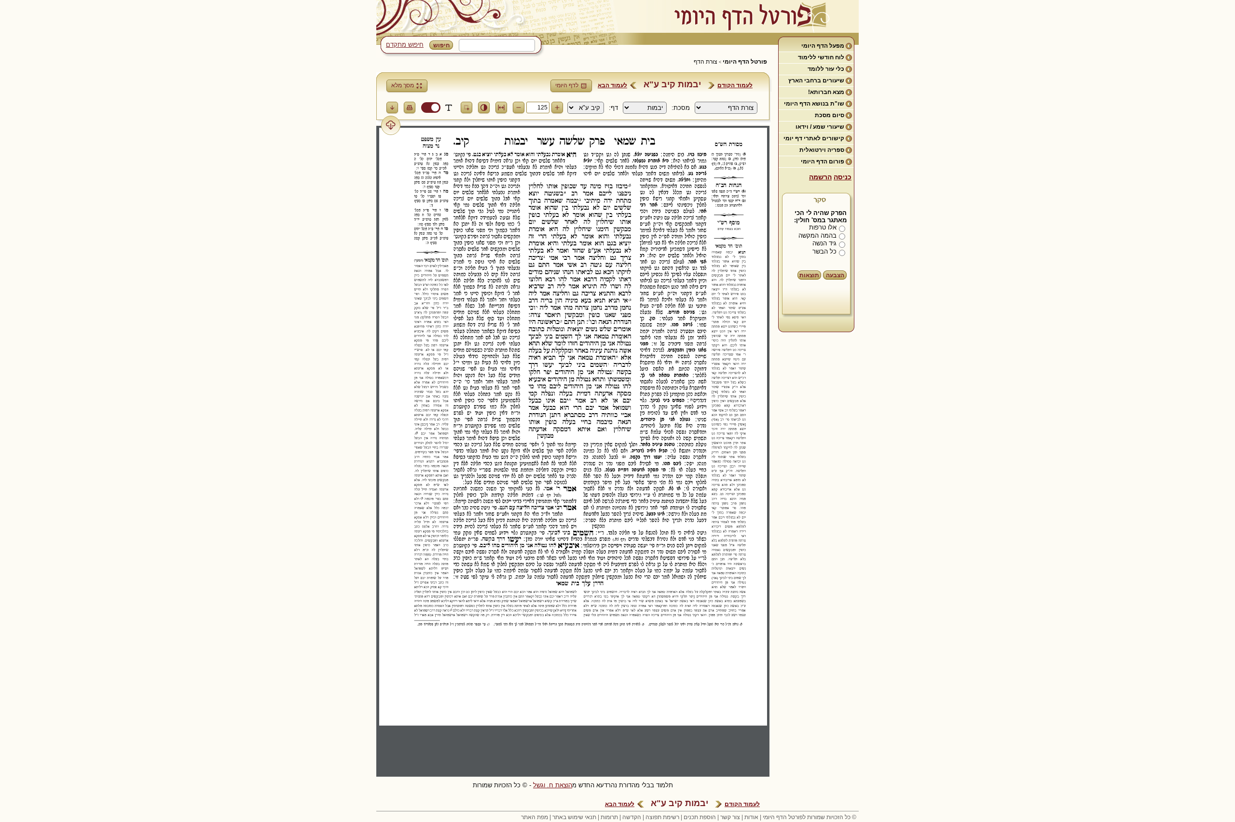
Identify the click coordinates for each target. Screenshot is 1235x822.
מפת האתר (534, 817)
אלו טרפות (823, 227)
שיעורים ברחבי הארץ (816, 80)
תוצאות (809, 275)
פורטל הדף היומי (745, 61)
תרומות (609, 817)
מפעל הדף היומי (822, 45)
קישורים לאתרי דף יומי (813, 138)
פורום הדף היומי (822, 161)
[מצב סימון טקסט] (448, 107)
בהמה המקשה (817, 235)
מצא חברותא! (826, 92)
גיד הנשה (824, 243)
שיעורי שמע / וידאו (820, 126)
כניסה (842, 177)
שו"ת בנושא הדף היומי (814, 103)
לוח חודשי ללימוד (821, 57)
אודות (751, 817)
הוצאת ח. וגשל (552, 785)
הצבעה (835, 275)
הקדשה (631, 817)
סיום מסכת (829, 115)
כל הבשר (824, 251)
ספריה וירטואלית (821, 150)
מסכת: (681, 107)
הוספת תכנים (700, 817)
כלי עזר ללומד (826, 69)
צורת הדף (705, 61)
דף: (613, 107)
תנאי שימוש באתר (574, 817)
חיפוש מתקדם (405, 44)
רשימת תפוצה (662, 817)
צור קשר (730, 817)
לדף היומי (566, 85)
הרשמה (820, 177)
